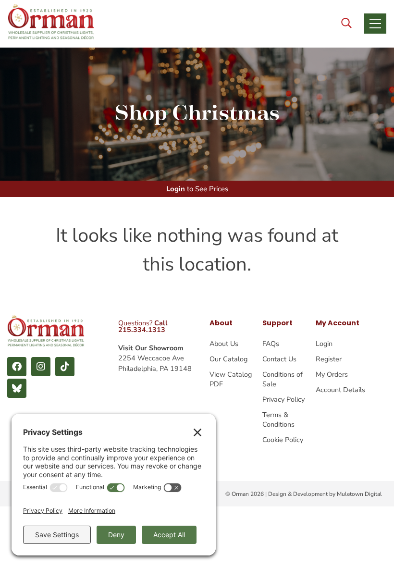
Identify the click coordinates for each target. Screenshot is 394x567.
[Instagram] (40, 366)
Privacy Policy (283, 399)
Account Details (340, 389)
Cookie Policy (282, 439)
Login (175, 189)
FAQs (270, 343)
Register (329, 359)
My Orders (332, 374)
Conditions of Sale (282, 379)
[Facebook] (16, 366)
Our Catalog (228, 359)
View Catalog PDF (230, 379)
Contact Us (279, 359)
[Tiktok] (64, 366)
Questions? (143, 326)
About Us (223, 343)
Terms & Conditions (278, 419)
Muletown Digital (359, 494)
